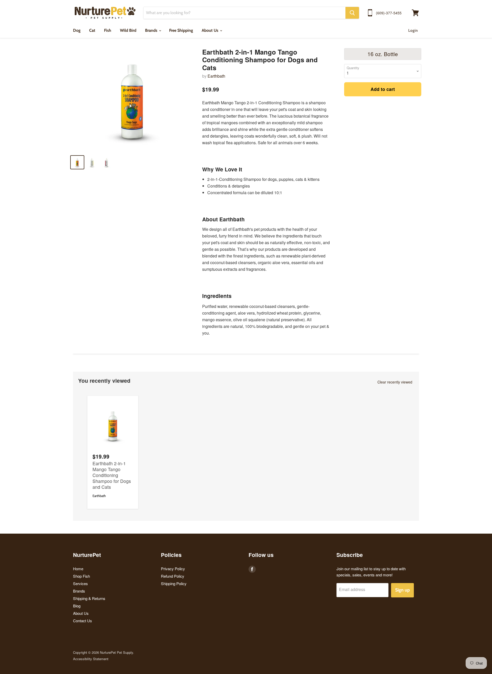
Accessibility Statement (90, 658)
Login (413, 30)
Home (78, 568)
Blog (76, 605)
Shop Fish (81, 576)
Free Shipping (181, 30)
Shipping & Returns (89, 598)
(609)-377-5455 (389, 12)
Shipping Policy (174, 583)
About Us (210, 30)
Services (80, 583)
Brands (151, 30)
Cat (92, 30)
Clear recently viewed (394, 382)
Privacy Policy (173, 568)
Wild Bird (128, 30)
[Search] (352, 13)
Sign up (402, 590)
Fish (107, 30)
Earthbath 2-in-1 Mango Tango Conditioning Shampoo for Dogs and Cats (112, 475)
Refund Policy (172, 576)
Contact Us (82, 620)
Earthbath (216, 76)
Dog (76, 30)
